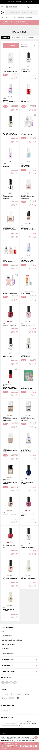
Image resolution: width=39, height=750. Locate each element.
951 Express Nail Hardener (8, 197)
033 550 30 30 (18, 1)
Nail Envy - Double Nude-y (10, 514)
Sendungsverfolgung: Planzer (12, 640)
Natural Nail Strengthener (25, 70)
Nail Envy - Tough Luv (9, 325)
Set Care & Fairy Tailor (10, 293)
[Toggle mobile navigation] (2, 6)
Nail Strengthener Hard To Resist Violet (27, 261)
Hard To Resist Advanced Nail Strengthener (25, 166)
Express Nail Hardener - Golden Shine (10, 419)
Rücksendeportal (8, 653)
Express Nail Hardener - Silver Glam (28, 419)
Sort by (24, 44)
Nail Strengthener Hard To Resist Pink (9, 102)
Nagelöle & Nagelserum (18, 37)
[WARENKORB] (36, 6)
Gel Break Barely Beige (28, 579)
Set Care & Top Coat (27, 134)
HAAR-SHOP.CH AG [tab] (8, 659)
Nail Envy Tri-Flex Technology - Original (10, 134)
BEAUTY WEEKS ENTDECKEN (22, 23)
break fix (6, 166)
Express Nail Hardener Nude (10, 451)
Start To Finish (7, 356)
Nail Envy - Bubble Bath (10, 579)
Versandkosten (7, 635)
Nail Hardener (25, 356)
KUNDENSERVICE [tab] (7, 665)
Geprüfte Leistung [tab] (8, 671)
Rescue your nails (8, 261)
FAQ (3, 631)
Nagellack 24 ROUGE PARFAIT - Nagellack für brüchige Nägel (10, 387)
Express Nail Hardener (10, 71)
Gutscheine (6, 649)
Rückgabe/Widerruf (9, 644)
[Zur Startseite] (2, 17)
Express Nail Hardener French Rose (28, 197)
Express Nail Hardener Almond (10, 483)
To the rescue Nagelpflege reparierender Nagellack (25, 102)
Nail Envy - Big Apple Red (9, 546)
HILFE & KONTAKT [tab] (7, 627)
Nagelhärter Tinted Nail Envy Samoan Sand (28, 229)
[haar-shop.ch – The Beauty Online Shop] (11, 6)
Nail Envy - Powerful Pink (27, 514)
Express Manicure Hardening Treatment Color (9, 229)
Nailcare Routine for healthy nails (27, 292)
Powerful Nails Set (27, 388)
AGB (4, 733)
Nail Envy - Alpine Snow (28, 547)
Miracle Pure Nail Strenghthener (26, 451)
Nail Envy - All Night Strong (27, 483)
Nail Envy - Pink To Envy (28, 325)
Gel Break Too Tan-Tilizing (9, 609)
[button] (28, 746)
